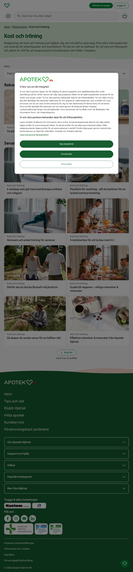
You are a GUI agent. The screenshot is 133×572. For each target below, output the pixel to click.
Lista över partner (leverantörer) (34, 135)
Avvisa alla (66, 154)
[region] (66, 123)
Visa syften (66, 164)
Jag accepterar (66, 144)
